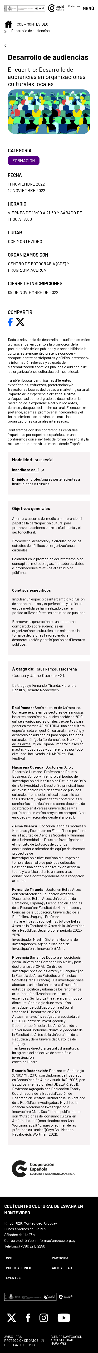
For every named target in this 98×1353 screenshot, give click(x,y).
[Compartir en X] (20, 321)
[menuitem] (24, 1257)
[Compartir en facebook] (10, 321)
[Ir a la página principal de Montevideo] (64, 7)
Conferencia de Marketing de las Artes (47, 741)
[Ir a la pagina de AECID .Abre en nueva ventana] (39, 8)
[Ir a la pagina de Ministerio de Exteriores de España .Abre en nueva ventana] (19, 8)
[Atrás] (5, 46)
